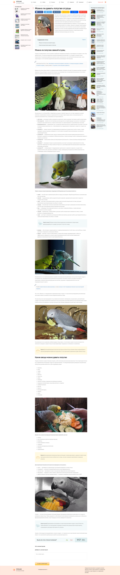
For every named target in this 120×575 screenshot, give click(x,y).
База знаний (40, 5)
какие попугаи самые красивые (47, 286)
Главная (36, 5)
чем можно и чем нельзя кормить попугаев (59, 63)
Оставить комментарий (42, 563)
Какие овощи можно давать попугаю (47, 45)
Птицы (44, 5)
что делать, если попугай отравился (60, 65)
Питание (51, 5)
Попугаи (47, 5)
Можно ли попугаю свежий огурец (47, 42)
